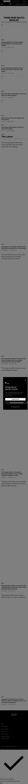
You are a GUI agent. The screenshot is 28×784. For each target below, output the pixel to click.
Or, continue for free (15, 406)
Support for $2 (15, 399)
